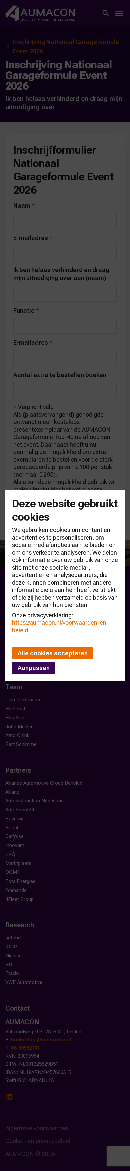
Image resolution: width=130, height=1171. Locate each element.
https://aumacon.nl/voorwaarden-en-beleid (60, 626)
